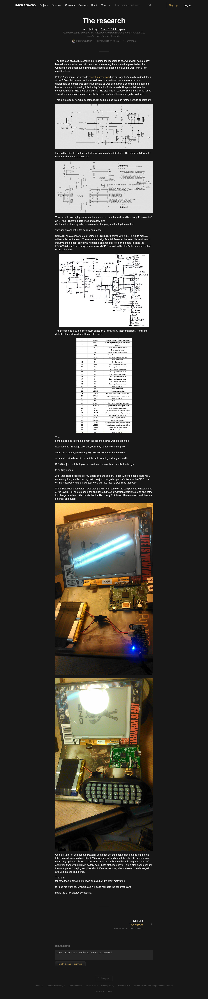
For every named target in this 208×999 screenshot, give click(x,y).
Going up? (105, 978)
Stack (94, 5)
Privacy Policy (107, 985)
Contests (70, 5)
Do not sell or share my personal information (153, 985)
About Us (39, 985)
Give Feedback (75, 985)
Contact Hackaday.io (56, 985)
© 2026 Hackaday (104, 991)
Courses (83, 5)
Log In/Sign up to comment (70, 963)
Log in (187, 5)
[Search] (150, 5)
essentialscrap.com (99, 77)
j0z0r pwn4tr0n (84, 41)
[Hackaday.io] (25, 5)
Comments (129, 41)
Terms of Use (92, 985)
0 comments (137, 928)
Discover (57, 5)
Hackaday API (124, 985)
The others (136, 924)
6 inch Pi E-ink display (113, 29)
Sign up (173, 5)
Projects (43, 5)
